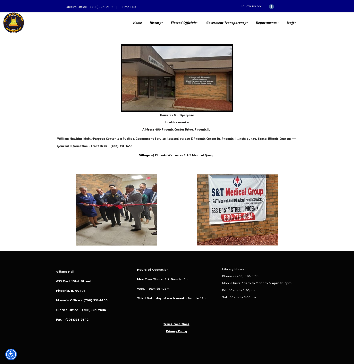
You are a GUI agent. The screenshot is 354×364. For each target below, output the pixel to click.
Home (137, 22)
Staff (290, 22)
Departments (266, 22)
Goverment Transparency (226, 22)
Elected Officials (183, 22)
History (155, 22)
